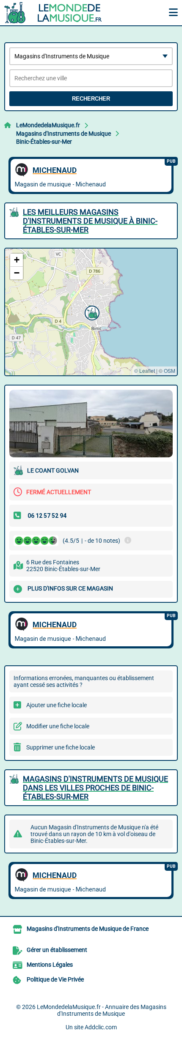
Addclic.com (101, 1027)
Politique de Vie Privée (55, 979)
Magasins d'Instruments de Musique (63, 133)
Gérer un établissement (57, 949)
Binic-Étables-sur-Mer (44, 141)
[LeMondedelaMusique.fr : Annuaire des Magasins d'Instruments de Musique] (57, 12)
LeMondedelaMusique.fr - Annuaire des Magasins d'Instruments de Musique (101, 1010)
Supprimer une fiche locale (60, 747)
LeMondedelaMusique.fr (48, 125)
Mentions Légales (50, 964)
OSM (169, 370)
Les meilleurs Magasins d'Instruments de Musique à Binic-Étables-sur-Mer (90, 221)
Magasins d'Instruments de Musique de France (88, 928)
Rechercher (91, 99)
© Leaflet (144, 370)
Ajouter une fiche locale (56, 705)
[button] (91, 312)
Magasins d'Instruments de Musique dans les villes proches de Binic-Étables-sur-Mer (95, 787)
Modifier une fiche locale (57, 726)
